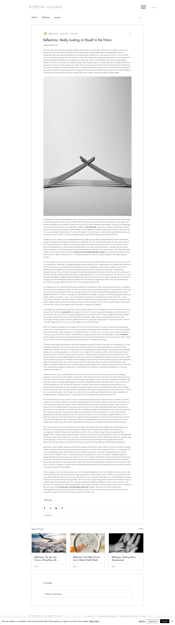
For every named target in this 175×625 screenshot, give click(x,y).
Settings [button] (142, 621)
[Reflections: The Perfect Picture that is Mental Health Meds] (87, 543)
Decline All (153, 621)
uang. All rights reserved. (52, 616)
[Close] (172, 621)
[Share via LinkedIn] (56, 508)
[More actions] (130, 33)
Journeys (58, 17)
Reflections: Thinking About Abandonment (124, 558)
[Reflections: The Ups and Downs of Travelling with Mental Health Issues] (49, 543)
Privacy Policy (94, 621)
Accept (164, 621)
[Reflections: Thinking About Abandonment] (126, 543)
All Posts (35, 17)
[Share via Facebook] (44, 508)
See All (141, 529)
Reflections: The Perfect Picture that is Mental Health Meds (86, 558)
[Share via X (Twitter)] (50, 508)
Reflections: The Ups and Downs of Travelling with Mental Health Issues (45, 558)
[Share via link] (62, 508)
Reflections (46, 17)
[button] (143, 7)
